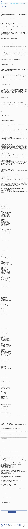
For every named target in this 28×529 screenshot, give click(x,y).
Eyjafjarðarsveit (2, 3)
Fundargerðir (14, 3)
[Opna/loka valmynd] (27, 1)
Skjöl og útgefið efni (10, 3)
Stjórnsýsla (6, 3)
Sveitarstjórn (17, 3)
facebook (15, 525)
